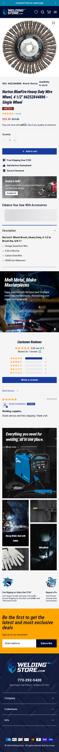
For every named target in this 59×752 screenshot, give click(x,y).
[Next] (55, 3)
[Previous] (3, 3)
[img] (9, 399)
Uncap (51, 745)
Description (9, 230)
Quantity (6, 134)
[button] (8, 114)
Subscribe (46, 643)
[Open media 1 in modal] (54, 23)
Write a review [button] (29, 379)
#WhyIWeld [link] (43, 547)
